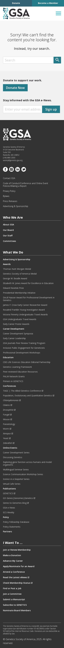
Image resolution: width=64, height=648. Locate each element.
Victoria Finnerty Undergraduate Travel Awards (25, 314)
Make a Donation (12, 555)
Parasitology (9, 424)
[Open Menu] (58, 13)
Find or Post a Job (12, 588)
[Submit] (57, 60)
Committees (9, 241)
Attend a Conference (14, 572)
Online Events (10, 447)
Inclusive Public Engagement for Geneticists (24, 348)
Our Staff (8, 235)
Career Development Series (16, 452)
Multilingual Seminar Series (16, 469)
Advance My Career (13, 561)
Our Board (8, 230)
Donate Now (15, 88)
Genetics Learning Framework (17, 367)
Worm (6, 428)
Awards (7, 264)
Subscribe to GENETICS (15, 605)
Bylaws (6, 196)
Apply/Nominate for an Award (18, 566)
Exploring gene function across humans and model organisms (27, 463)
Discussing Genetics (12, 457)
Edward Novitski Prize (13, 288)
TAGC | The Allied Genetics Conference (22, 390)
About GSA (8, 224)
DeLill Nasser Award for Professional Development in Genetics (28, 299)
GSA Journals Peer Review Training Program (24, 343)
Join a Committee (12, 594)
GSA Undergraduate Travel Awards (19, 319)
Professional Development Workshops (21, 352)
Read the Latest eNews (15, 577)
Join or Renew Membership (17, 550)
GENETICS (8, 493)
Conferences (9, 386)
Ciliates (6, 405)
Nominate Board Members (17, 610)
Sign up (51, 109)
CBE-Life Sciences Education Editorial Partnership (26, 362)
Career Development (13, 328)
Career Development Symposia (18, 333)
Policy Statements (11, 526)
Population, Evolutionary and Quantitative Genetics (27, 395)
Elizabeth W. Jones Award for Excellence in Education (28, 283)
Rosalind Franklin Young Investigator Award (24, 309)
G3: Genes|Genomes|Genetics (18, 498)
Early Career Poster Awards (16, 324)
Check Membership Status (16, 583)
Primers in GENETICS (13, 381)
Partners (7, 531)
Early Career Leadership (14, 338)
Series (16, 479)
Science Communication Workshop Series (23, 474)
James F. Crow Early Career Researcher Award (25, 305)
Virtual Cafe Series (11, 484)
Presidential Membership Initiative (19, 292)
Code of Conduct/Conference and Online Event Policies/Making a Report (25, 184)
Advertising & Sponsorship (15, 206)
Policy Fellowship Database (16, 522)
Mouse (6, 419)
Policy (6, 517)
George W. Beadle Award (15, 278)
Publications (9, 488)
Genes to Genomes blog (14, 503)
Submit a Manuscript (14, 599)
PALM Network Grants (14, 376)
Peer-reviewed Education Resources (20, 371)
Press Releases (10, 201)
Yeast (5, 438)
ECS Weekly (8, 512)
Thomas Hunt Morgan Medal (17, 269)
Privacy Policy (9, 191)
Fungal (6, 414)
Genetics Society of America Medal (20, 273)
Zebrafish (7, 443)
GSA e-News (9, 507)
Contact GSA (9, 178)
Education (8, 357)
